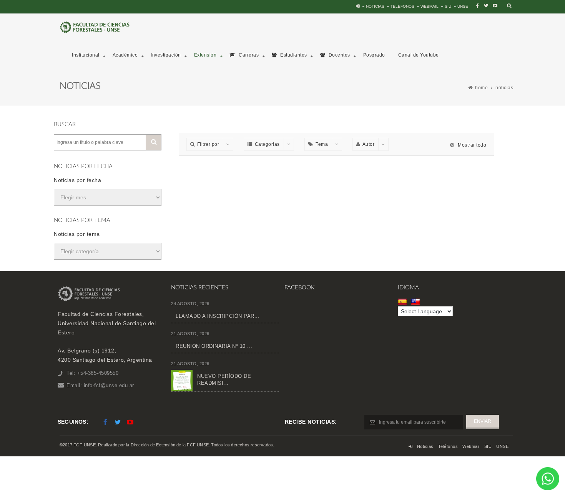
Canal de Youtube (418, 55)
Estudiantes (293, 55)
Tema (322, 144)
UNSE (462, 6)
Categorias (267, 144)
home (481, 87)
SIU (448, 6)
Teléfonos (402, 6)
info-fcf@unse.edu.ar (109, 385)
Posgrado (374, 55)
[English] (416, 301)
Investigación (166, 55)
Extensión (205, 55)
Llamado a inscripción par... (217, 316)
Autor (368, 144)
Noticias (375, 6)
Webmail (429, 6)
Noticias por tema (77, 234)
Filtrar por (208, 144)
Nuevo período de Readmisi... (224, 379)
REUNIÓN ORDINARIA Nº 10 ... (214, 346)
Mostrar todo (471, 145)
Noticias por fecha (77, 180)
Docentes (338, 55)
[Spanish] (403, 301)
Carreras (248, 55)
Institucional (86, 55)
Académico (125, 55)
